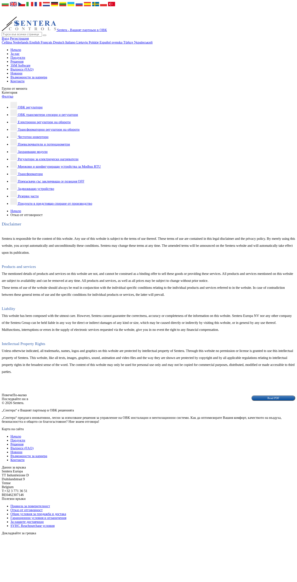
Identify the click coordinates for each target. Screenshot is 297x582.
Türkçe (128, 42)
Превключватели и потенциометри (44, 144)
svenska (117, 42)
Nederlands (21, 42)
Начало (15, 50)
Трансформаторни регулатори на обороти (49, 129)
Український (143, 42)
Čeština (7, 42)
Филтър (7, 96)
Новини (16, 73)
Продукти (17, 57)
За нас (15, 54)
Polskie (94, 42)
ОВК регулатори (30, 107)
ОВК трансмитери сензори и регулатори (48, 115)
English (35, 42)
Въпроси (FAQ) (21, 69)
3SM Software (20, 65)
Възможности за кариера (28, 77)
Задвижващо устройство (36, 189)
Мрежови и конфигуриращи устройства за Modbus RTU (59, 166)
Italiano (70, 42)
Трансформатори (30, 174)
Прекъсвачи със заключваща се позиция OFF (51, 181)
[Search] (44, 35)
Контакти (17, 81)
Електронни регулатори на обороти (44, 122)
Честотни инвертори (33, 137)
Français (47, 42)
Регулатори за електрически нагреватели (48, 159)
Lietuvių (82, 42)
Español (106, 42)
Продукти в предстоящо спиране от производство (55, 203)
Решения (16, 61)
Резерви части (28, 196)
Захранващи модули (33, 152)
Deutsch (59, 42)
